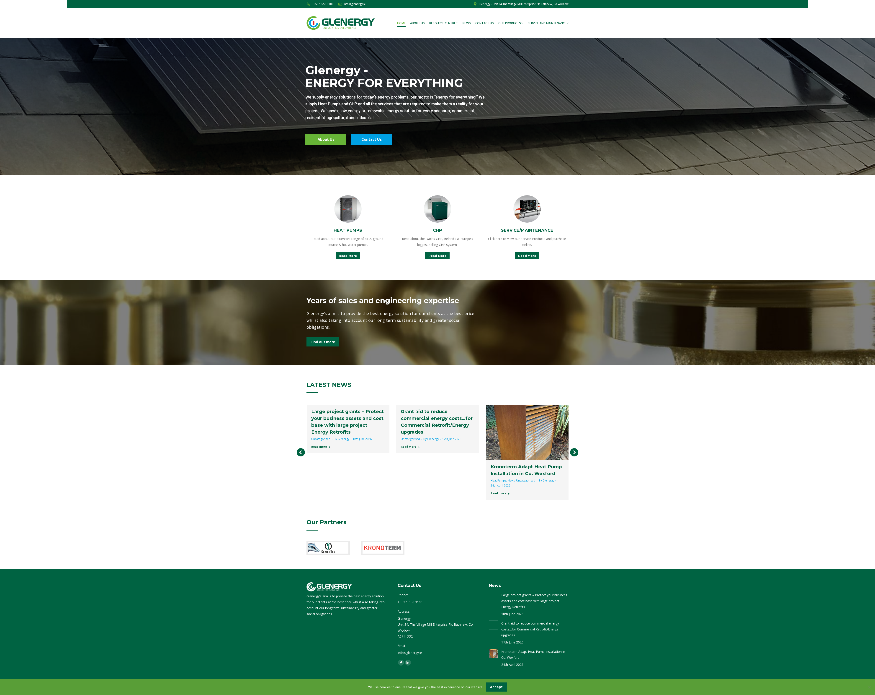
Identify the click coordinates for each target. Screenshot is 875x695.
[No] (869, 687)
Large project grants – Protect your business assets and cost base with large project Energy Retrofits (534, 601)
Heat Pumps (498, 480)
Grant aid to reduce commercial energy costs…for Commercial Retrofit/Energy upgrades (530, 629)
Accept (496, 687)
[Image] (348, 209)
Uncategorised (320, 439)
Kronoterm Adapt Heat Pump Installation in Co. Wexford (533, 654)
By (341, 439)
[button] (301, 452)
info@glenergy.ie (355, 4)
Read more (319, 447)
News (511, 480)
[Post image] (493, 596)
